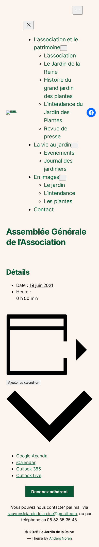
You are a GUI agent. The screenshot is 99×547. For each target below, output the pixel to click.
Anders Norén (60, 538)
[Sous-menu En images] (62, 177)
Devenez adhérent (49, 491)
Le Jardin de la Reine (56, 532)
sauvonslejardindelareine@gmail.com (42, 513)
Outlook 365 (28, 468)
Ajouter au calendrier (23, 382)
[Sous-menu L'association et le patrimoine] (63, 48)
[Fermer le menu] (29, 25)
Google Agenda (31, 455)
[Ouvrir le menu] (78, 10)
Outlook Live (28, 475)
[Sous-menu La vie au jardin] (74, 145)
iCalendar (25, 462)
